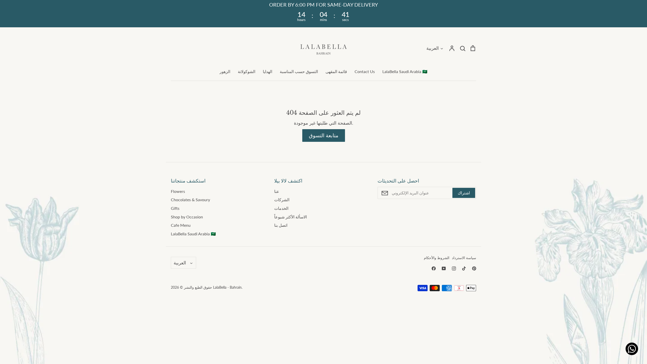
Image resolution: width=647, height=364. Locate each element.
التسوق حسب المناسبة (299, 71)
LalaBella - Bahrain (227, 287)
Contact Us (365, 71)
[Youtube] (444, 268)
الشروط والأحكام (436, 258)
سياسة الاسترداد (464, 258)
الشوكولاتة (246, 71)
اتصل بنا (280, 225)
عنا (276, 191)
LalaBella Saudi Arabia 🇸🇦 (404, 71)
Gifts (175, 208)
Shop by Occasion (187, 216)
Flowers (178, 191)
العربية (432, 48)
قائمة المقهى (336, 71)
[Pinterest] (474, 268)
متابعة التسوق (323, 135)
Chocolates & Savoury (190, 199)
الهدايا (267, 71)
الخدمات (281, 208)
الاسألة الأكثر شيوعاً (290, 216)
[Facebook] (434, 268)
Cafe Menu (181, 225)
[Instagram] (454, 268)
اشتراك (464, 192)
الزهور (225, 71)
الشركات (281, 199)
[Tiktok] (464, 268)
